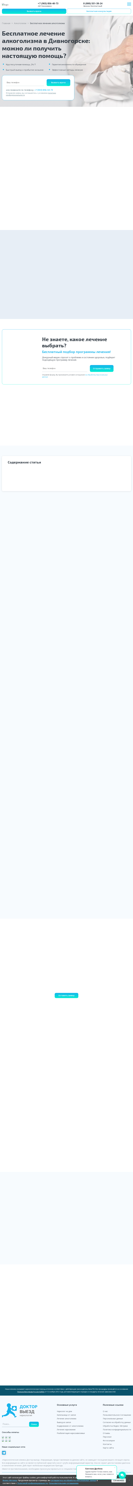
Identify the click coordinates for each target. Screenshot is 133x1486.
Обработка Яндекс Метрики (115, 1426)
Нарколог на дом (64, 1411)
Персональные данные (113, 1418)
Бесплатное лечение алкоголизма (47, 23)
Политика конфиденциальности (117, 1429)
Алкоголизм (20, 23)
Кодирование (37, 746)
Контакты (107, 1444)
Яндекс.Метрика (10, 1480)
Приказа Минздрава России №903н (31, 1392)
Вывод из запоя (64, 1422)
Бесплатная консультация (99, 11)
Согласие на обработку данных (117, 1422)
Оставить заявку (66, 995)
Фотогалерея (109, 1440)
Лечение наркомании (66, 1429)
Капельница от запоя (66, 1415)
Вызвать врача (34, 11)
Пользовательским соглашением (63, 1483)
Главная (6, 23)
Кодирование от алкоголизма (70, 1426)
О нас (105, 1411)
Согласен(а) (118, 1480)
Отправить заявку (67, 199)
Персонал (107, 1437)
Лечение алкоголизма (66, 1418)
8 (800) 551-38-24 (92, 3)
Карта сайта (108, 1448)
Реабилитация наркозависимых (71, 1433)
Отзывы (106, 1433)
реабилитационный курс (68, 776)
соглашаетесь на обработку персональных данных (73, 1480)
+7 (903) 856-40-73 (48, 3)
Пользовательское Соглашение (117, 1415)
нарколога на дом (64, 725)
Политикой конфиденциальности (32, 1483)
